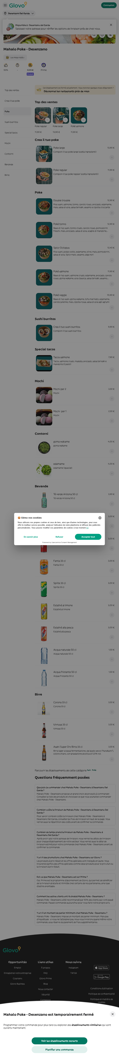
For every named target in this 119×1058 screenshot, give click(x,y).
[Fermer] (113, 1014)
